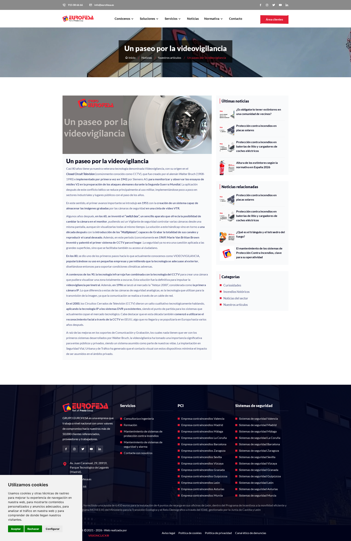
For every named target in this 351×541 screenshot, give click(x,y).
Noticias (193, 18)
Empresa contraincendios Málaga (202, 431)
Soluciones (148, 18)
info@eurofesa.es (104, 5)
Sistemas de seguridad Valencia (258, 418)
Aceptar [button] (16, 528)
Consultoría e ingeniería (139, 418)
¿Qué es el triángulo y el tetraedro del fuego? (260, 234)
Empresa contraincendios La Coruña (204, 437)
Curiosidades (232, 285)
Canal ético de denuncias (250, 533)
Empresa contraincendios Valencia (202, 418)
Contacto (235, 18)
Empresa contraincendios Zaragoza (203, 450)
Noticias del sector (235, 298)
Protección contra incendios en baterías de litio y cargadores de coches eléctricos (256, 146)
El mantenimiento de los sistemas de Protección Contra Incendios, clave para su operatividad (259, 253)
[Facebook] (260, 5)
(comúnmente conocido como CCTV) (103, 174)
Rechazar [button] (33, 528)
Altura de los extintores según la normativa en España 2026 (257, 165)
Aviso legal (168, 533)
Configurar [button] (53, 528)
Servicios (171, 18)
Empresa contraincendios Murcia (202, 495)
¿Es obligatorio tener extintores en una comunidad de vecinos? (258, 111)
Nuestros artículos (169, 57)
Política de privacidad (218, 533)
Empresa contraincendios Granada (203, 469)
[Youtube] (280, 5)
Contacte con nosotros (138, 453)
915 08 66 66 (75, 5)
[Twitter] (273, 5)
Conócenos (123, 18)
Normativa (212, 18)
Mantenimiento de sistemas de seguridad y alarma (143, 444)
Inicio (131, 57)
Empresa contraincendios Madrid (202, 425)
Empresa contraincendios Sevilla (201, 457)
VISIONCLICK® (98, 535)
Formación (130, 425)
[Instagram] (267, 5)
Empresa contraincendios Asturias (202, 489)
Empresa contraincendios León (200, 482)
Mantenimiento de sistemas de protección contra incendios (143, 433)
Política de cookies (190, 533)
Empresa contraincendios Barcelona (203, 444)
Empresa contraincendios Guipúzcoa (204, 476)
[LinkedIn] (286, 5)
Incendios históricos (236, 292)
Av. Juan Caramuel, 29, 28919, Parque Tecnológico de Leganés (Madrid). (89, 467)
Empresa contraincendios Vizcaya (202, 463)
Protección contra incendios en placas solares (256, 128)
